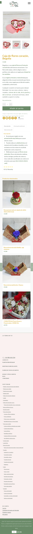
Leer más (19, 531)
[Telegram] (9, 118)
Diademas (6, 464)
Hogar (4, 467)
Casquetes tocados (8, 454)
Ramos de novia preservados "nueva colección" (13, 447)
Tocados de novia (7, 459)
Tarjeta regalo (6, 440)
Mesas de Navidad (8, 491)
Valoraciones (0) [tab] (8, 130)
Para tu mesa (6, 469)
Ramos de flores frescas (8, 407)
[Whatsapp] (4, 118)
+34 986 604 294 (9, 357)
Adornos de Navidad (8, 498)
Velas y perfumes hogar (9, 474)
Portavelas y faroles (8, 479)
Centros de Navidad (8, 493)
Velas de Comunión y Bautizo (9, 395)
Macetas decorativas (8, 481)
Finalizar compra (6, 512)
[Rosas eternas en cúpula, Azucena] (1, 267)
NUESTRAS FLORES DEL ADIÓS (9, 366)
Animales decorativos (8, 476)
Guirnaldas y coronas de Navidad (10, 495)
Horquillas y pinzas (8, 457)
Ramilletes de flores (8, 433)
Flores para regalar (17, 113)
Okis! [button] (14, 531)
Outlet (4, 398)
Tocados (5, 450)
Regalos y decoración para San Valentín (11, 386)
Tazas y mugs (6, 471)
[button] (1, 2)
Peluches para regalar (7, 391)
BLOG (3, 376)
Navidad (5, 488)
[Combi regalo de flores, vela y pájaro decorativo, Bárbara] (32, 267)
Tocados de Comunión (8, 462)
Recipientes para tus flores (9, 483)
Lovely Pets (5, 443)
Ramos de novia (6, 445)
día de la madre (15, 116)
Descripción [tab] (7, 126)
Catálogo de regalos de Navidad (10, 510)
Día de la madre (6, 409)
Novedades (5, 400)
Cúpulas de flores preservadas (10, 435)
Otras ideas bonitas (8, 486)
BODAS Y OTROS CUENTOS (9, 374)
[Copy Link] (15, 118)
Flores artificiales (7, 416)
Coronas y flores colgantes (9, 414)
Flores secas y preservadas (9, 419)
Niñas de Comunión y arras (8, 402)
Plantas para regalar (7, 388)
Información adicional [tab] (19, 126)
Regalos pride (6, 393)
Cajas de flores (10, 113)
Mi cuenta (5, 514)
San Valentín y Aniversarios (9, 438)
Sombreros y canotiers (8, 452)
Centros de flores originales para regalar (12, 426)
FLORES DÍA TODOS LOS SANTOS (10, 370)
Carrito (4, 508)
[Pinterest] (12, 118)
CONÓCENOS (5, 378)
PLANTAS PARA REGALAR (8, 362)
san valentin (21, 116)
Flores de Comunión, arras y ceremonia (12, 404)
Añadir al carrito (16, 108)
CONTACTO (5, 360)
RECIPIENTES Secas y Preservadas (11, 421)
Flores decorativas (7, 411)
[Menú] (28, 3)
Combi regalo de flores (8, 428)
